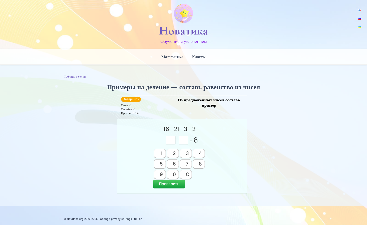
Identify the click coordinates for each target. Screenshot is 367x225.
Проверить (169, 184)
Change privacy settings (116, 219)
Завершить (131, 99)
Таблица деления (75, 76)
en (140, 219)
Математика (172, 57)
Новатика (183, 30)
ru (135, 219)
